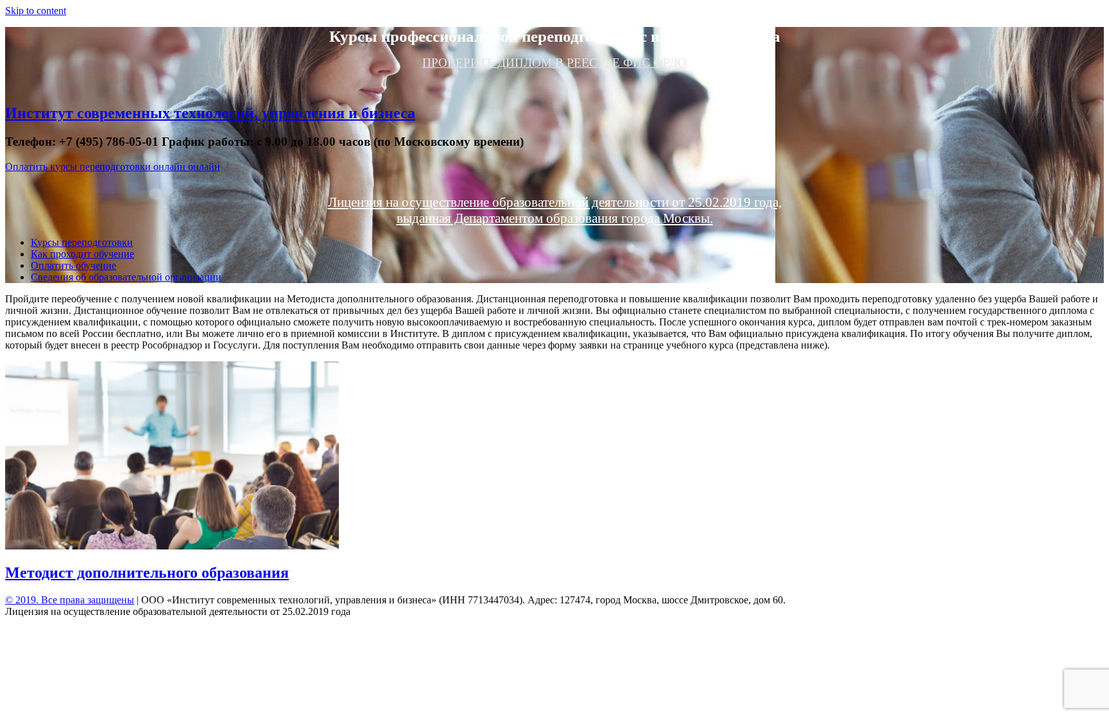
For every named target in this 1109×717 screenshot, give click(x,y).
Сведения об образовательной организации (126, 277)
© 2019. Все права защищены (69, 599)
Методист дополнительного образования (147, 572)
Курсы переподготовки (82, 242)
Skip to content (35, 10)
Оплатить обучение (73, 265)
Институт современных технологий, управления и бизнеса (210, 113)
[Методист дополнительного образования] (172, 545)
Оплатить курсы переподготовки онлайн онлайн (112, 166)
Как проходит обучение (82, 253)
